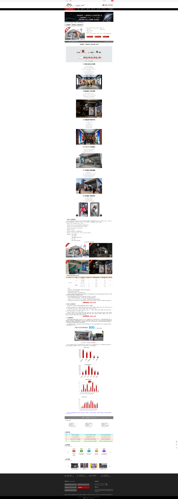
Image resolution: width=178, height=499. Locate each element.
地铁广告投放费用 (72, 412)
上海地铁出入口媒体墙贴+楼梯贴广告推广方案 (105, 441)
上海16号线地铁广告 (71, 423)
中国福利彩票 (75, 468)
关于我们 (96, 489)
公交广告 (98, 9)
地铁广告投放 (83, 412)
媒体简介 (66, 41)
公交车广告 (96, 490)
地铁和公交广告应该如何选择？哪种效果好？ (90, 441)
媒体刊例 (103, 490)
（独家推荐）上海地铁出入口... (89, 423)
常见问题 (76, 41)
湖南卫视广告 (105, 494)
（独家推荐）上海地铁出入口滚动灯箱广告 (79, 22)
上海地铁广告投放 (106, 412)
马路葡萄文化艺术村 (84, 468)
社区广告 (93, 9)
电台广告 (111, 494)
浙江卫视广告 (101, 494)
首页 (78, 9)
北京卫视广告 (93, 494)
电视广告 (83, 9)
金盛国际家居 (103, 468)
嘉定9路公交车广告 (71, 425)
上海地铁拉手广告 (103, 424)
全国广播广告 (70, 494)
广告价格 (69, 41)
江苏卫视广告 (97, 494)
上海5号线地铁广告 (71, 424)
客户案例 (97, 491)
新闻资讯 (99, 490)
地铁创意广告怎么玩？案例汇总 (75, 441)
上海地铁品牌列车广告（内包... (89, 424)
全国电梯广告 (85, 494)
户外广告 (103, 9)
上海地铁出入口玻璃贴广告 (104, 423)
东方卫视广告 (89, 494)
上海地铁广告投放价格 (93, 412)
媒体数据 (73, 41)
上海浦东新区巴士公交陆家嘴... (105, 425)
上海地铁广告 (87, 412)
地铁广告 (68, 412)
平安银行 (93, 468)
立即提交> (80, 487)
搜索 (112, 0)
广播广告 (88, 9)
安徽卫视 (108, 494)
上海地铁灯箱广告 (87, 425)
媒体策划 (106, 490)
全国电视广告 (74, 494)
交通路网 (72, 22)
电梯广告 (108, 489)
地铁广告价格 (78, 412)
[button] (110, 452)
